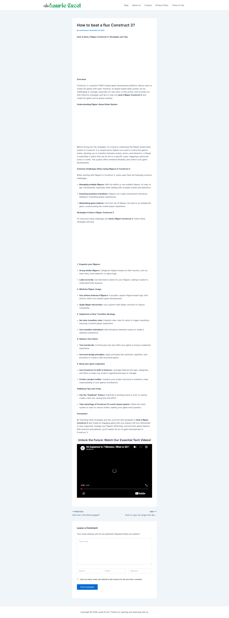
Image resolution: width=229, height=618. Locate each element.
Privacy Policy (162, 5)
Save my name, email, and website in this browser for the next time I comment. (111, 579)
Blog (126, 5)
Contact (148, 5)
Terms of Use (178, 5)
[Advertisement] (114, 58)
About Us (136, 5)
